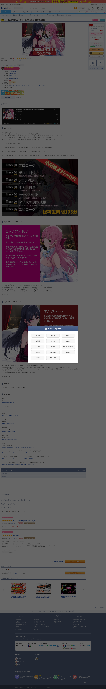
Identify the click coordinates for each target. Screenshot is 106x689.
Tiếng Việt (53, 358)
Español (68, 341)
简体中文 (68, 335)
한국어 (53, 341)
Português (53, 352)
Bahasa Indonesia (68, 347)
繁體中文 (38, 341)
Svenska (68, 352)
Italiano (38, 352)
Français (53, 347)
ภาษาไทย (37, 358)
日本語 (38, 335)
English (53, 335)
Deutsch (38, 347)
